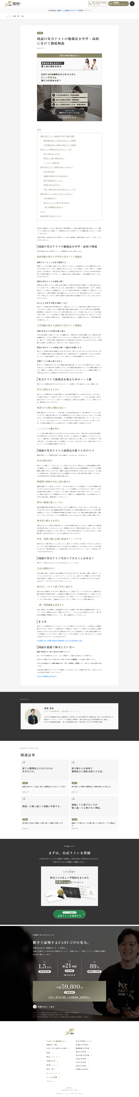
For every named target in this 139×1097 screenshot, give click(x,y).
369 (22, 16)
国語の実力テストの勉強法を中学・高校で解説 (57, 136)
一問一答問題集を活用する (53, 207)
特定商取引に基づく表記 (69, 1090)
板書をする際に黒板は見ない (54, 158)
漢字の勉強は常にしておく (53, 180)
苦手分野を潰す (49, 171)
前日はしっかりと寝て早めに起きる (57, 203)
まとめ (42, 211)
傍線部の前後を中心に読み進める (56, 176)
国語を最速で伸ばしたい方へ (50, 216)
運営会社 (69, 1088)
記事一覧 (16, 16)
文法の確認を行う (50, 198)
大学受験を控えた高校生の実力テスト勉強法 (60, 145)
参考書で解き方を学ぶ (52, 185)
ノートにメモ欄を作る (52, 163)
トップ (9, 16)
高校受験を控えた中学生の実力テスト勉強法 (60, 140)
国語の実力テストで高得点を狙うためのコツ (56, 167)
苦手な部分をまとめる (52, 154)
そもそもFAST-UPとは (70, 117)
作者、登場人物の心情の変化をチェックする (60, 189)
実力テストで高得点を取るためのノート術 (55, 149)
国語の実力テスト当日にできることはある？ (56, 194)
